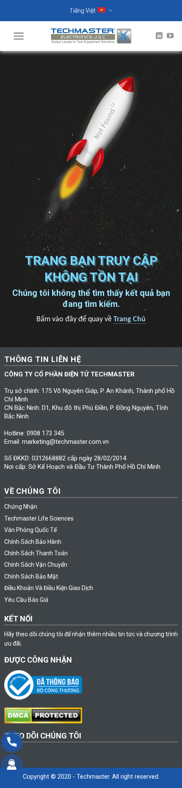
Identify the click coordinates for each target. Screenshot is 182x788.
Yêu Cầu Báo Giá (26, 599)
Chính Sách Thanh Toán (36, 553)
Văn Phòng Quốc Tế (30, 529)
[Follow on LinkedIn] (159, 36)
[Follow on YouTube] (170, 36)
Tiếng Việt (82, 10)
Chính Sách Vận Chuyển (35, 564)
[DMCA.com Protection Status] (45, 715)
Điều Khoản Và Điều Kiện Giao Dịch (48, 588)
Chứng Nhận (20, 506)
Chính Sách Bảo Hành (32, 541)
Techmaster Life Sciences (39, 518)
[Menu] (18, 36)
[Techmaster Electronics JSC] (91, 35)
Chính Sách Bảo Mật (31, 576)
